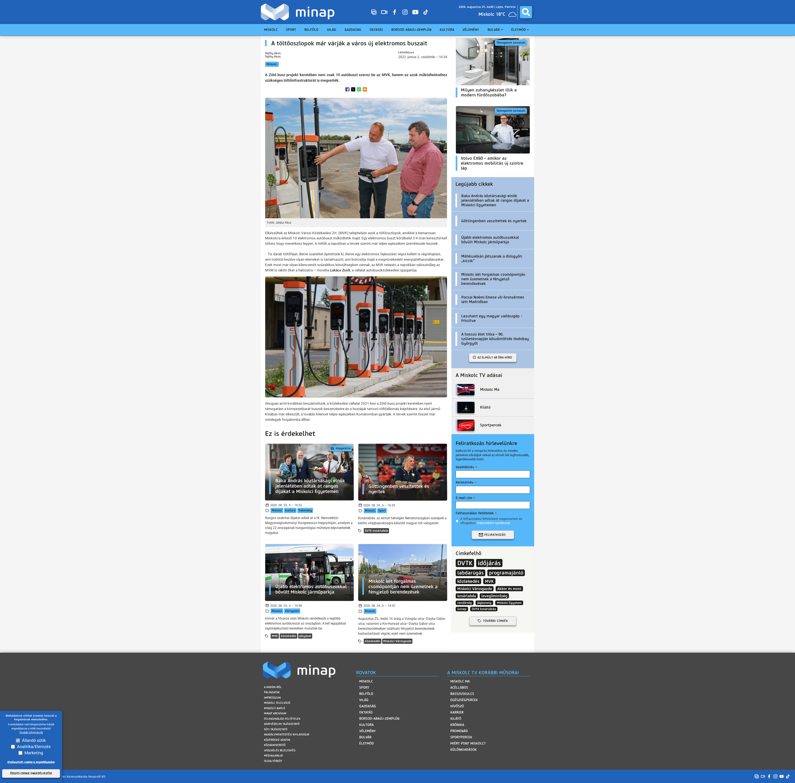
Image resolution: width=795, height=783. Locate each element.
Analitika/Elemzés (34, 746)
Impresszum (272, 697)
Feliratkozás (495, 535)
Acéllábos (459, 687)
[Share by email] (365, 89)
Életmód (366, 743)
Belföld (366, 694)
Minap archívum (275, 713)
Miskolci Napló (274, 708)
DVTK (464, 563)
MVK (275, 636)
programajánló (506, 573)
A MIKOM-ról (273, 687)
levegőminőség (494, 596)
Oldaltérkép (273, 761)
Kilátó (455, 719)
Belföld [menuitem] (311, 30)
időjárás (489, 563)
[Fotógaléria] (374, 12)
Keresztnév (464, 482)
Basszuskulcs (462, 694)
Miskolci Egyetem (509, 603)
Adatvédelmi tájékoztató (282, 723)
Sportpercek (461, 737)
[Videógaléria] (384, 12)
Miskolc (272, 64)
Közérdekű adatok (277, 739)
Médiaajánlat (273, 755)
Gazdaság (367, 706)
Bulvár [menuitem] (494, 30)
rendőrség (464, 603)
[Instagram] (405, 12)
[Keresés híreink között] (526, 12)
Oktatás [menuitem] (376, 30)
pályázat (305, 636)
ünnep (461, 609)
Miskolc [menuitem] (271, 30)
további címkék (495, 621)
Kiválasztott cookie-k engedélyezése (31, 762)
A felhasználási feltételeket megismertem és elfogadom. (491, 521)
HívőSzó (457, 706)
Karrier (457, 712)
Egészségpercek (464, 700)
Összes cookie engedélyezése (31, 773)
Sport (382, 510)
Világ (364, 700)
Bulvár (365, 737)
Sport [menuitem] (291, 30)
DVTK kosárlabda (376, 530)
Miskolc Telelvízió (277, 702)
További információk (31, 732)
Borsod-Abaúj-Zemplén (379, 719)
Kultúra (290, 510)
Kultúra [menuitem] (447, 30)
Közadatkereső (274, 745)
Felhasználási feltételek (475, 513)
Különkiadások (463, 750)
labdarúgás (470, 573)
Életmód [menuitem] (518, 30)
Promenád (459, 731)
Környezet (292, 611)
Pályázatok (272, 692)
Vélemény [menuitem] (471, 30)
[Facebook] (394, 12)
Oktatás (366, 712)
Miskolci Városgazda (397, 641)
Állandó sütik (34, 740)
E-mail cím (464, 498)
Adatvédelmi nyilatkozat (493, 523)
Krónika (457, 725)
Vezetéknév (465, 467)
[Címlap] (298, 12)
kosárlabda (466, 596)
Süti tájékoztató (275, 729)
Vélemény (367, 731)
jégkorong (484, 603)
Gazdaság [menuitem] (352, 30)
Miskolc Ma (460, 681)
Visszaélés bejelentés (279, 750)
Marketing (33, 752)
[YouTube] (415, 12)
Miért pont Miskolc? (468, 743)
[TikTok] (425, 12)
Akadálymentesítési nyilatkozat (287, 734)
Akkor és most (509, 588)
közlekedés (288, 636)
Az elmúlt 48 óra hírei (494, 357)
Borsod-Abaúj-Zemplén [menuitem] (411, 30)
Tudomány (305, 510)
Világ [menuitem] (331, 30)
